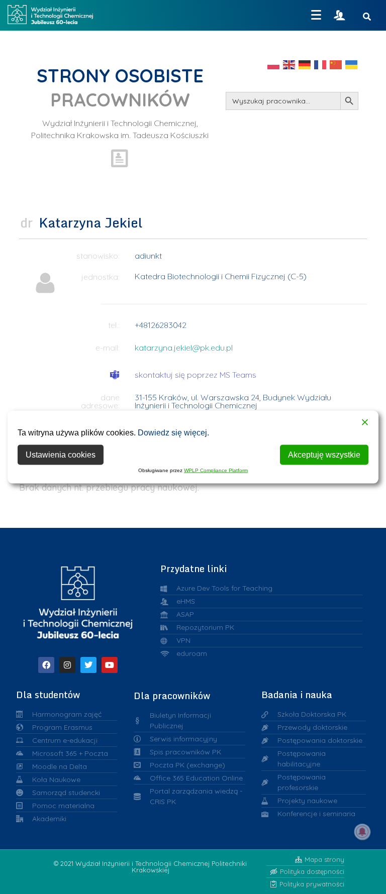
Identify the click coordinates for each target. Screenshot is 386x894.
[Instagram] (67, 665)
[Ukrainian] (351, 64)
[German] (305, 64)
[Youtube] (110, 665)
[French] (320, 64)
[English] (289, 64)
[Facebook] (46, 665)
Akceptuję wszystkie (324, 455)
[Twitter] (88, 665)
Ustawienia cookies (60, 455)
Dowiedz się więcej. (173, 432)
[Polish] (273, 64)
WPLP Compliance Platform (216, 470)
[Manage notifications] (362, 832)
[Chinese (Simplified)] (336, 64)
